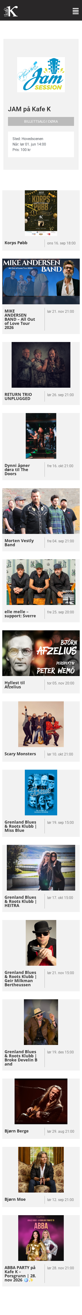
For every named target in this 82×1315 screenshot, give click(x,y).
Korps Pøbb (16, 242)
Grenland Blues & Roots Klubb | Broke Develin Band (21, 1058)
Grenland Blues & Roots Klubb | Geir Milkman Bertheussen (21, 978)
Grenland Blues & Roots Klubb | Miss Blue (21, 826)
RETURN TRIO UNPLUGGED (18, 396)
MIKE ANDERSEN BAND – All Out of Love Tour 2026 (20, 319)
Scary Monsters (20, 753)
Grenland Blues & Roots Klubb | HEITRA (21, 901)
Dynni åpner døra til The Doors (17, 469)
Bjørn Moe (15, 1199)
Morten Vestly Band (19, 542)
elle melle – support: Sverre (20, 613)
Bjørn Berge (17, 1131)
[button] (41, 121)
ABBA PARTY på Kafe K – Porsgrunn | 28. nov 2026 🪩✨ (20, 1274)
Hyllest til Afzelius (15, 684)
